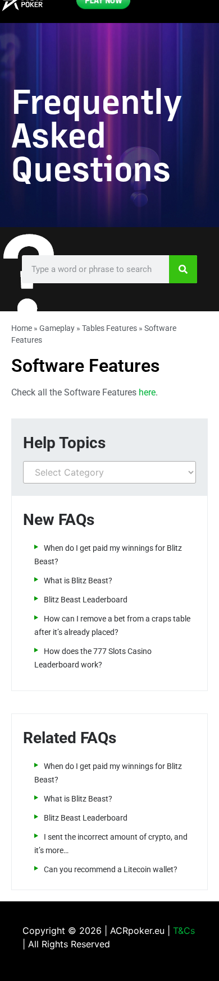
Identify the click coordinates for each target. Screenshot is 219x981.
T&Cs (184, 930)
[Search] (183, 269)
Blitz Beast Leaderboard (85, 599)
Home (21, 328)
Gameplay (57, 328)
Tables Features (109, 328)
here (147, 392)
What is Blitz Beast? (78, 580)
